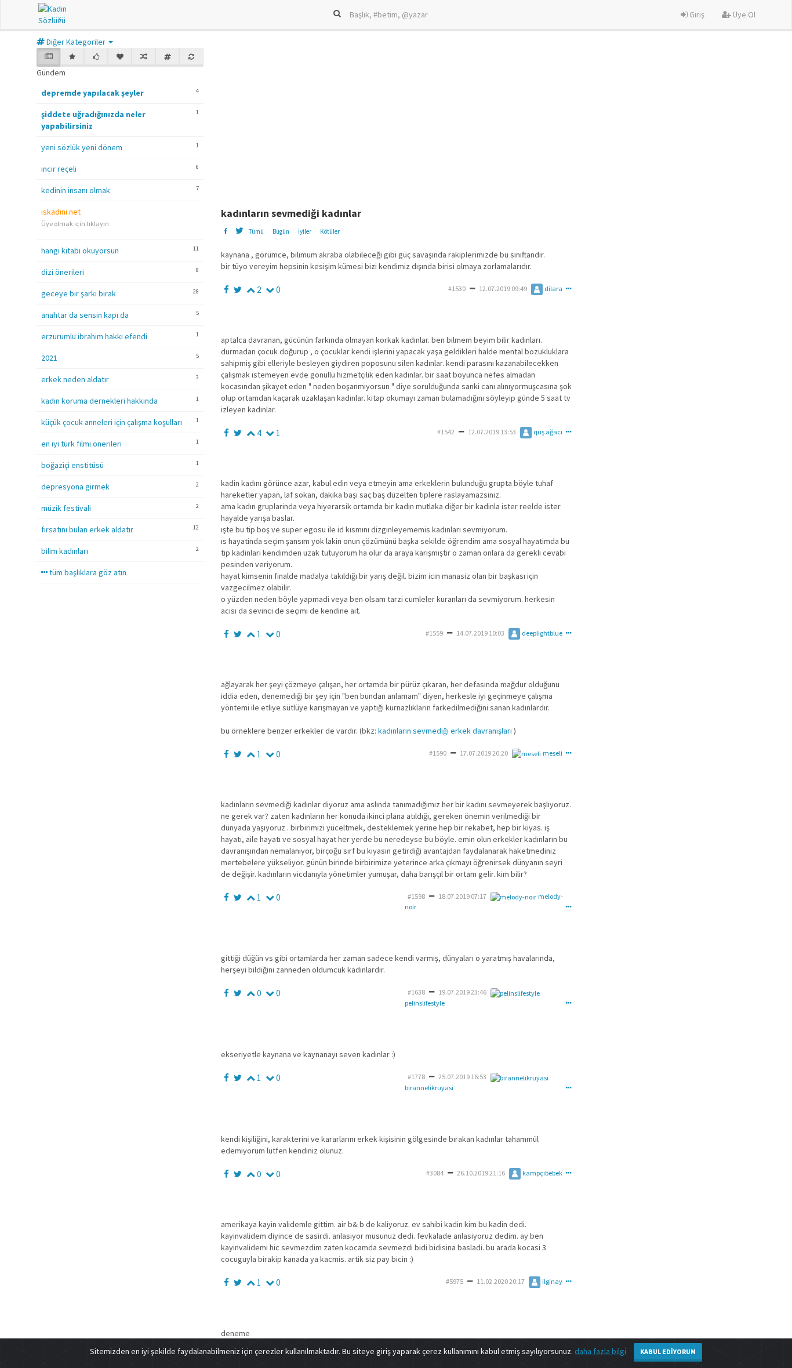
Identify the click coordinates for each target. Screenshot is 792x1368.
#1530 (457, 288)
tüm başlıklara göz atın (87, 572)
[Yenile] (191, 57)
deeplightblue (542, 633)
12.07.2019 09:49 (503, 288)
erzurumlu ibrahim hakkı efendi (94, 336)
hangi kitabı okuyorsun (80, 250)
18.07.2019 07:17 (462, 896)
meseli (552, 753)
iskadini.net (61, 211)
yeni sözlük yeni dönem (81, 147)
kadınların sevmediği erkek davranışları (445, 730)
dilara (553, 288)
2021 (49, 358)
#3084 (435, 1173)
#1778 (416, 1076)
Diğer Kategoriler (76, 42)
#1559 (434, 633)
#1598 (416, 896)
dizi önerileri (62, 272)
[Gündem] (48, 57)
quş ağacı (547, 431)
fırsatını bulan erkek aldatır (87, 529)
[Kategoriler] (167, 57)
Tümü (256, 231)
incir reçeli (59, 169)
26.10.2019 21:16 (481, 1173)
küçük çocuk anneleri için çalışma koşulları (111, 422)
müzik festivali (66, 508)
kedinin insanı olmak (75, 190)
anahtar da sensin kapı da (85, 315)
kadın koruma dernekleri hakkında (99, 400)
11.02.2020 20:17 (501, 1281)
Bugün (281, 231)
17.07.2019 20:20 (484, 753)
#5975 (454, 1281)
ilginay (552, 1281)
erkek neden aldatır (75, 379)
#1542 (446, 431)
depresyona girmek (75, 486)
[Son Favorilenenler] (120, 57)
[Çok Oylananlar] (96, 57)
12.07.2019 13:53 (492, 431)
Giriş (696, 14)
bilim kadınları (64, 551)
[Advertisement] (502, 120)
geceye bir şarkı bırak (78, 293)
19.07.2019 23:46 (462, 992)
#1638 (416, 992)
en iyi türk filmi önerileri (81, 443)
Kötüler (330, 231)
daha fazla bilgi (600, 1351)
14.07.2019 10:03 (480, 633)
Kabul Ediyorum (668, 1351)
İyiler (304, 231)
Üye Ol (743, 14)
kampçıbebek (542, 1173)
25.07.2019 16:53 (462, 1076)
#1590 (437, 753)
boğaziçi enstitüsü (72, 465)
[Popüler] (72, 57)
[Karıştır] (143, 57)
